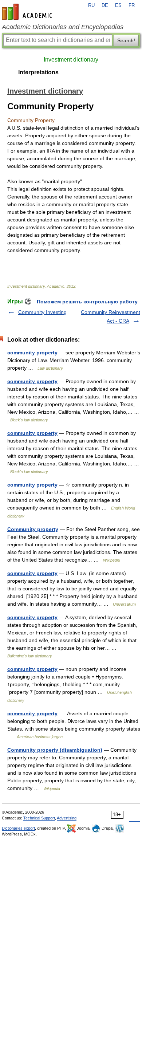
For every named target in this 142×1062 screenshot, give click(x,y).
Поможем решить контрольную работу (87, 301)
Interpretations (38, 72)
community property (32, 352)
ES (118, 5)
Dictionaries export (18, 828)
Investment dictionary (71, 59)
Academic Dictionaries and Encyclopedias (62, 27)
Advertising (66, 818)
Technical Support (39, 818)
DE (105, 5)
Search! (126, 40)
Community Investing (42, 312)
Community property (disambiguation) (54, 750)
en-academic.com (28, 12)
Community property (32, 529)
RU (91, 5)
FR (132, 5)
